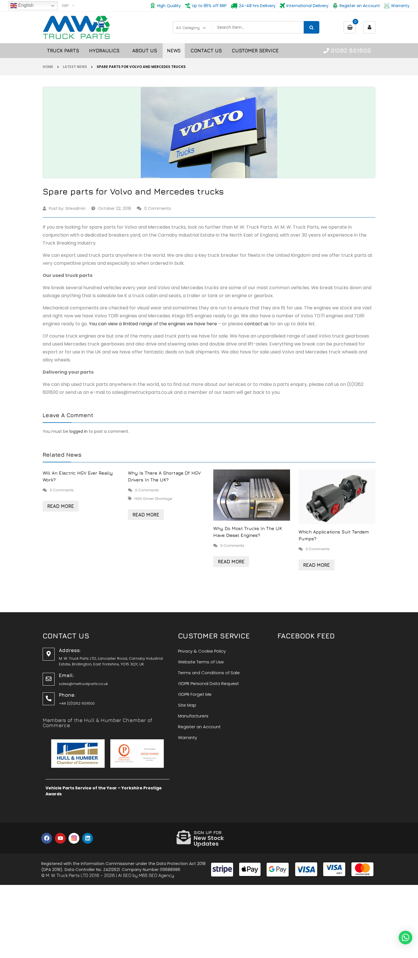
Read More (60, 506)
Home (48, 66)
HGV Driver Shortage (153, 498)
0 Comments (157, 208)
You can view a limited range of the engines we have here (153, 323)
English (25, 5)
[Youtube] (60, 838)
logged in (78, 431)
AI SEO (124, 875)
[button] (405, 937)
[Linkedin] (87, 838)
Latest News (75, 66)
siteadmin (75, 208)
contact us (256, 323)
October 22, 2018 (114, 208)
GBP (65, 5)
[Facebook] (46, 838)
